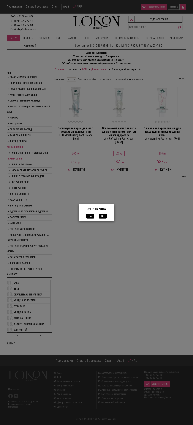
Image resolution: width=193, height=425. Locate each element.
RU (102, 216)
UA (90, 216)
